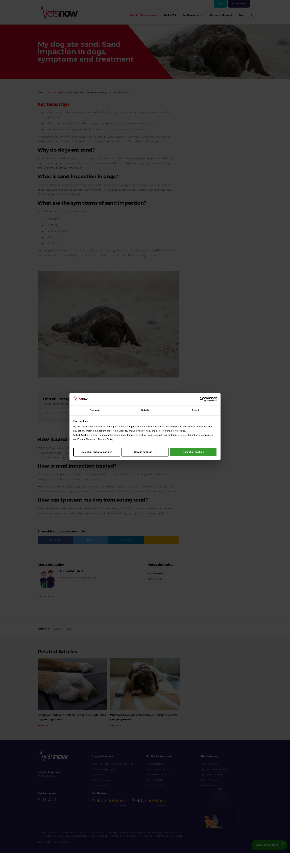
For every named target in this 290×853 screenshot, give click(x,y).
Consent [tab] (95, 410)
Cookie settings (143, 452)
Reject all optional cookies (96, 452)
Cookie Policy (106, 439)
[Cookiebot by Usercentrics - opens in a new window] (202, 399)
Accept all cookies (193, 452)
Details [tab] (145, 410)
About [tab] (195, 410)
